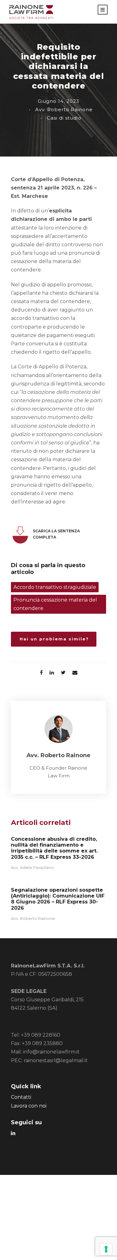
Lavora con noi (28, 1106)
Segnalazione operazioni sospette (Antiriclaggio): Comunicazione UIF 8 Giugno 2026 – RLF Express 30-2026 (58, 899)
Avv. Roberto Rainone (64, 109)
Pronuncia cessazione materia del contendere (55, 604)
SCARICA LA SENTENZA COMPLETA (56, 534)
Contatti (21, 1097)
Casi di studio (64, 118)
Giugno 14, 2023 (58, 101)
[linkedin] (13, 1133)
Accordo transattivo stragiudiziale (54, 587)
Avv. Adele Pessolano (32, 867)
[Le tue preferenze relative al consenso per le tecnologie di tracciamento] (106, 1249)
